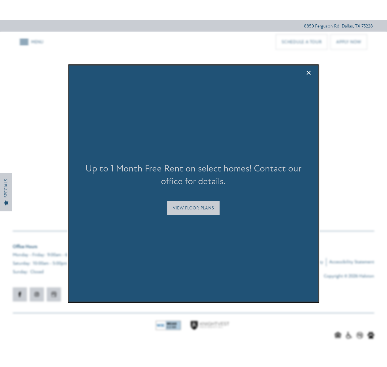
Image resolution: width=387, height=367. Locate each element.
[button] (193, 208)
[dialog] (193, 183)
